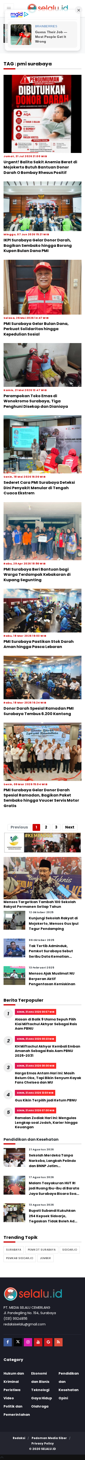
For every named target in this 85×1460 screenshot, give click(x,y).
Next (69, 827)
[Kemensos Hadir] (42, 842)
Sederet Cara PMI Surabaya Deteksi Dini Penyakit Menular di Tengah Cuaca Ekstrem (39, 488)
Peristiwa (12, 1390)
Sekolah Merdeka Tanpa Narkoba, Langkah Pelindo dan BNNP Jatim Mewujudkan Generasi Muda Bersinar (52, 1166)
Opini (63, 1398)
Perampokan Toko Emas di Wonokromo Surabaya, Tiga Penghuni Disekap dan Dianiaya (36, 401)
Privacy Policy (42, 1443)
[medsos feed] (58, 1342)
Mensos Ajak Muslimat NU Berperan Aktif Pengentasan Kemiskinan (52, 978)
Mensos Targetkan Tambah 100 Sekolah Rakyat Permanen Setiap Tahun (40, 904)
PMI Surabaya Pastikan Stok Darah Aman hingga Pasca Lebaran (39, 644)
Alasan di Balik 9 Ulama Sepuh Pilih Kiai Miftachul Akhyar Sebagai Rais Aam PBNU (46, 1024)
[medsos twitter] (18, 1342)
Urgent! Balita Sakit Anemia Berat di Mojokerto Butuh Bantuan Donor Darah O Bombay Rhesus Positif (40, 167)
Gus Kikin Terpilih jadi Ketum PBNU (45, 1100)
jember (45, 1258)
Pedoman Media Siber (49, 1438)
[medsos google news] (48, 1342)
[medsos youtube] (38, 1342)
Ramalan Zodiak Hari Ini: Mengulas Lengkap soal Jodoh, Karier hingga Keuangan (46, 1122)
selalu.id (48, 1449)
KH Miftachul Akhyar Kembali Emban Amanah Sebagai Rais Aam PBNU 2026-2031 (47, 1051)
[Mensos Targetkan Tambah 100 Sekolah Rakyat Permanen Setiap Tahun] (42, 877)
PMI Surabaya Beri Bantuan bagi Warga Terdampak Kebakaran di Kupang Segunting (37, 575)
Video (9, 1398)
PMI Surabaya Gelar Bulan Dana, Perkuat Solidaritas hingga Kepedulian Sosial (36, 329)
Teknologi (40, 1390)
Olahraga (39, 1406)
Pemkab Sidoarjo (19, 1258)
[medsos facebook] (8, 1342)
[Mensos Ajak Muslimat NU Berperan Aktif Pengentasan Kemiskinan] (14, 975)
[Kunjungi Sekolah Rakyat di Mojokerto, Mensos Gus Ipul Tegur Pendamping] (14, 920)
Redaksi (19, 1438)
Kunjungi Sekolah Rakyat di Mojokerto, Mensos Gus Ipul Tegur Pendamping (53, 923)
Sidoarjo (69, 1250)
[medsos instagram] (28, 1342)
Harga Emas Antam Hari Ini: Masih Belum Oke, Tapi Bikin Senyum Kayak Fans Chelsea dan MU (48, 1078)
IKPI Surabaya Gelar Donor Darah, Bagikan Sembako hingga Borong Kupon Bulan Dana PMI (38, 245)
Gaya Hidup (41, 1398)
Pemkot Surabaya (42, 1250)
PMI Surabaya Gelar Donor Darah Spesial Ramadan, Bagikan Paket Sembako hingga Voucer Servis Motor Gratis (41, 797)
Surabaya (13, 1250)
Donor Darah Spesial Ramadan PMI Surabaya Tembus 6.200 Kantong (39, 711)
